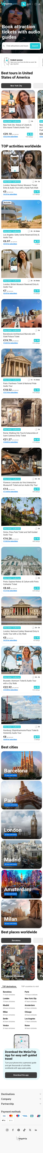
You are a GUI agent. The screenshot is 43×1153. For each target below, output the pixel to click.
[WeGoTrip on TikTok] (24, 1130)
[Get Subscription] (23, 4)
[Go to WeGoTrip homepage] (5, 3)
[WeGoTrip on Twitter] (30, 1130)
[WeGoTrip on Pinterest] (19, 1130)
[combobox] (17, 46)
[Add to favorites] (31, 92)
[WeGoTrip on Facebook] (13, 1130)
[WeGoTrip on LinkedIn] (36, 1130)
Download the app (20, 1075)
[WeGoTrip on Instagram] (7, 1130)
